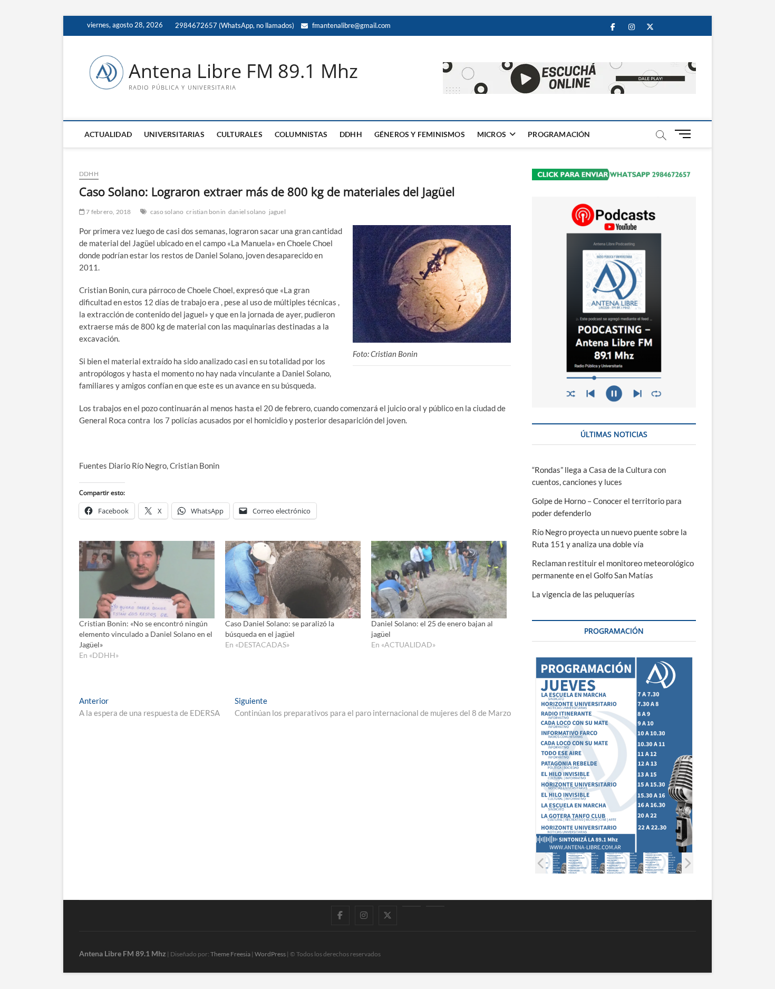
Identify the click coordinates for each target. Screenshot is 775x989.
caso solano (166, 212)
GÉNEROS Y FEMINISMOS (419, 134)
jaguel (277, 212)
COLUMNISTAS (301, 134)
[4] (663, 862)
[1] (547, 862)
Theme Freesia (230, 954)
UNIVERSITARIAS (174, 134)
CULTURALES (240, 134)
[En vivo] (435, 906)
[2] (586, 862)
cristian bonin (206, 212)
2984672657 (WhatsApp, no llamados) (233, 25)
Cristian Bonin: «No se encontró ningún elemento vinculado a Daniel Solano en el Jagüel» (145, 634)
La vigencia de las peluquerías (583, 594)
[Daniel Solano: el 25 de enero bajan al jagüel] (439, 579)
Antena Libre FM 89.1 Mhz (243, 71)
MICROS (491, 134)
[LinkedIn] (411, 906)
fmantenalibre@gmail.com (351, 25)
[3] (624, 862)
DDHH (351, 134)
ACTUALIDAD (108, 134)
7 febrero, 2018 (108, 212)
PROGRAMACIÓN (559, 134)
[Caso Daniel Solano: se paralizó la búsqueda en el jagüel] (293, 579)
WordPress (270, 954)
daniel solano (247, 212)
